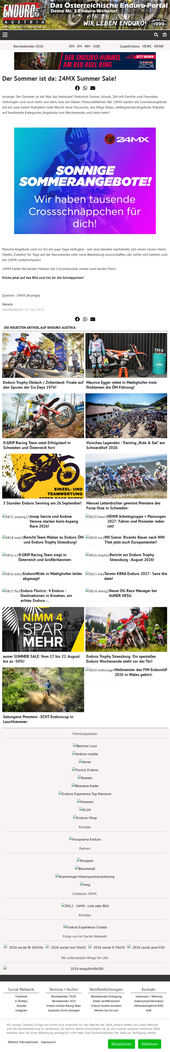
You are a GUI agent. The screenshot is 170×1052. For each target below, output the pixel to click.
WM (87, 46)
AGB (148, 1010)
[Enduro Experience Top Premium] (85, 793)
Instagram (21, 1010)
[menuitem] (165, 34)
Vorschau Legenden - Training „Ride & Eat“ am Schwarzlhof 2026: (125, 445)
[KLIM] (85, 809)
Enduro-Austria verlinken (106, 1006)
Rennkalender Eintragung (106, 996)
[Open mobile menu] (5, 35)
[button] (77, 88)
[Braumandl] (85, 868)
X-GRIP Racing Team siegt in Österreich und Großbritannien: (45, 557)
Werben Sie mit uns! (106, 1010)
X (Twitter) (21, 1001)
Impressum (48, 1042)
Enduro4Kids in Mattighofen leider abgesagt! (52, 576)
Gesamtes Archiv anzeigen (64, 1010)
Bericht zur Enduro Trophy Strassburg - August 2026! (132, 557)
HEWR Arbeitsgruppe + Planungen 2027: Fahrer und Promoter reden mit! (136, 521)
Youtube (21, 1006)
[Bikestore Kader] (85, 785)
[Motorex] (85, 801)
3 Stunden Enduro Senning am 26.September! (42, 503)
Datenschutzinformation (148, 1001)
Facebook (21, 996)
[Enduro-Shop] (85, 817)
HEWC (146, 46)
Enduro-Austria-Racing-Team (63, 1006)
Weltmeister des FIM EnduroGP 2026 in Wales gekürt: (141, 672)
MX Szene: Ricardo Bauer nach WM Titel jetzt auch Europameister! (134, 540)
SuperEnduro (130, 46)
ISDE (96, 46)
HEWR (159, 46)
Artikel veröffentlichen (106, 1001)
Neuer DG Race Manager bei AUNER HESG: (133, 593)
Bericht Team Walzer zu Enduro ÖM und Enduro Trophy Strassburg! (53, 540)
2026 (63, 996)
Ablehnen (149, 1043)
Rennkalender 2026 (28, 46)
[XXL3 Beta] (85, 926)
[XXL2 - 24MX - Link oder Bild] (85, 905)
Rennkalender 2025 (64, 1001)
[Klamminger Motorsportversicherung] (85, 876)
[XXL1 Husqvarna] (85, 839)
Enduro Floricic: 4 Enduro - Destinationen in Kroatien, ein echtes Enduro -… (46, 595)
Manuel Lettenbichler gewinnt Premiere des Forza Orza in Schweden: (123, 505)
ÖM (71, 46)
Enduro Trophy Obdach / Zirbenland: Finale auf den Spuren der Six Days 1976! (43, 385)
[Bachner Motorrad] (85, 745)
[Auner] (85, 761)
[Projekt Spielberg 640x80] (85, 60)
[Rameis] (85, 777)
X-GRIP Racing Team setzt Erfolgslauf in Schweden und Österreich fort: (37, 445)
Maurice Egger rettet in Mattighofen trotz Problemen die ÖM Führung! (121, 385)
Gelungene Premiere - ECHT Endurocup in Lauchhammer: (38, 719)
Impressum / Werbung (148, 996)
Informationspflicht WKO (149, 1006)
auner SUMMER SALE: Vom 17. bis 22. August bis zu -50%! (41, 659)
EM (79, 46)
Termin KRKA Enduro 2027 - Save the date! (135, 576)
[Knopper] (85, 860)
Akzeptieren (121, 1043)
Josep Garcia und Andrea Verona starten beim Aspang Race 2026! (54, 521)
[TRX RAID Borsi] (85, 884)
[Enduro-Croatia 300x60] (85, 753)
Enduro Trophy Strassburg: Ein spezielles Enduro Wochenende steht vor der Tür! (121, 659)
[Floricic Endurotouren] (85, 769)
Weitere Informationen (23, 1042)
